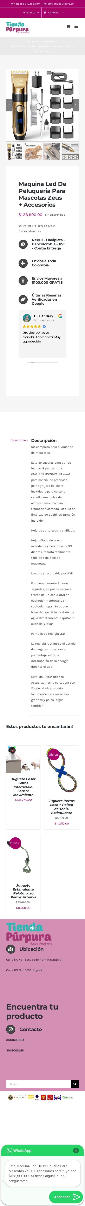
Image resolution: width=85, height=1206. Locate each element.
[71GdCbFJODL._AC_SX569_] (42, 105)
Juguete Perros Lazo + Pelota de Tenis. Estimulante (62, 807)
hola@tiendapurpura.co (59, 3)
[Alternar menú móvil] (76, 26)
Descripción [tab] (18, 440)
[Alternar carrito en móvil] (68, 26)
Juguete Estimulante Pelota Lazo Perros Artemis (23, 891)
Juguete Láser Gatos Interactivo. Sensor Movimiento (23, 787)
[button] (76, 1150)
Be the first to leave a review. (37, 225)
